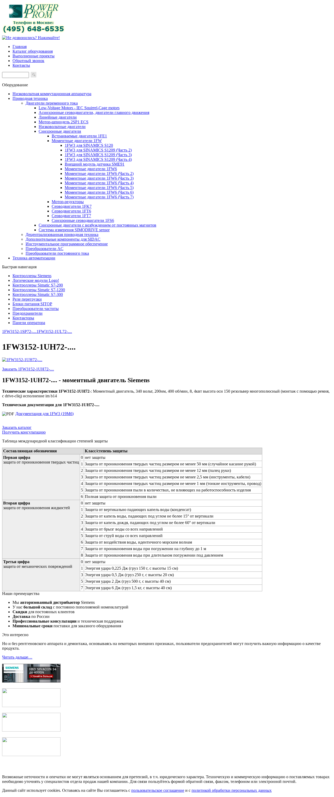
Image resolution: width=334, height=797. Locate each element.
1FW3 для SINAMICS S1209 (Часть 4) (98, 159)
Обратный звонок (28, 60)
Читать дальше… (17, 657)
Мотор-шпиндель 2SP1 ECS (63, 122)
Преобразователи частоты (36, 308)
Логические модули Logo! (36, 280)
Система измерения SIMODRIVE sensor (74, 230)
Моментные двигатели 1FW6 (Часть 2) (99, 173)
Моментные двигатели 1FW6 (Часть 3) (99, 178)
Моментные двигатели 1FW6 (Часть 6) (99, 192)
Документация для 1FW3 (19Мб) (44, 413)
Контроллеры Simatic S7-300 (38, 294)
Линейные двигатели (58, 117)
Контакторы (23, 318)
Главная (20, 46)
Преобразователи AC (44, 248)
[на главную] (33, 33)
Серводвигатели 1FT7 (71, 216)
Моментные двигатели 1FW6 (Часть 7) (99, 197)
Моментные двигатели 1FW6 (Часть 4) (99, 183)
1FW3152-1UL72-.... (54, 331)
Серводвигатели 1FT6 (71, 211)
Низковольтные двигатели (62, 126)
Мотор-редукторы (68, 201)
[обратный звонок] (31, 37)
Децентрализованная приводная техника (62, 234)
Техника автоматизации (34, 258)
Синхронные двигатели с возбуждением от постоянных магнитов (97, 225)
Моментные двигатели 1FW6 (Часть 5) (99, 187)
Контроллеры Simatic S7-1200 (39, 290)
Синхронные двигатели (60, 131)
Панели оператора (29, 322)
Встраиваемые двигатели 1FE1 (79, 136)
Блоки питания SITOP (32, 304)
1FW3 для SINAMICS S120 (89, 145)
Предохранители (28, 313)
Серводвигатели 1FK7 (72, 206)
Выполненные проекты (34, 56)
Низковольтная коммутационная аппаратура (52, 94)
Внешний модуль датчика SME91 (94, 164)
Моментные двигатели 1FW (77, 140)
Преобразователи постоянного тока (57, 253)
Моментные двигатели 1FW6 (91, 169)
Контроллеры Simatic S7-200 (38, 285)
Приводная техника (30, 98)
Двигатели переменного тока (52, 103)
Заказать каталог (17, 427)
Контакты (21, 65)
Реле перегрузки (27, 299)
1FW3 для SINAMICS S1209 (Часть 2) (98, 150)
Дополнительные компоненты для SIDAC (63, 239)
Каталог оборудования (33, 51)
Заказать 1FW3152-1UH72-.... (28, 369)
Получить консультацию (24, 432)
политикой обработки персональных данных (232, 790)
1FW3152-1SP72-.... (19, 331)
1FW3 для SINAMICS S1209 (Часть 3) (98, 155)
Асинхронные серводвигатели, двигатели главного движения (94, 112)
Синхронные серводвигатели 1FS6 (83, 220)
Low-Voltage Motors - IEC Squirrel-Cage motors (79, 108)
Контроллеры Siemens (32, 275)
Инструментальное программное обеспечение (67, 244)
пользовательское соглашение (157, 790)
